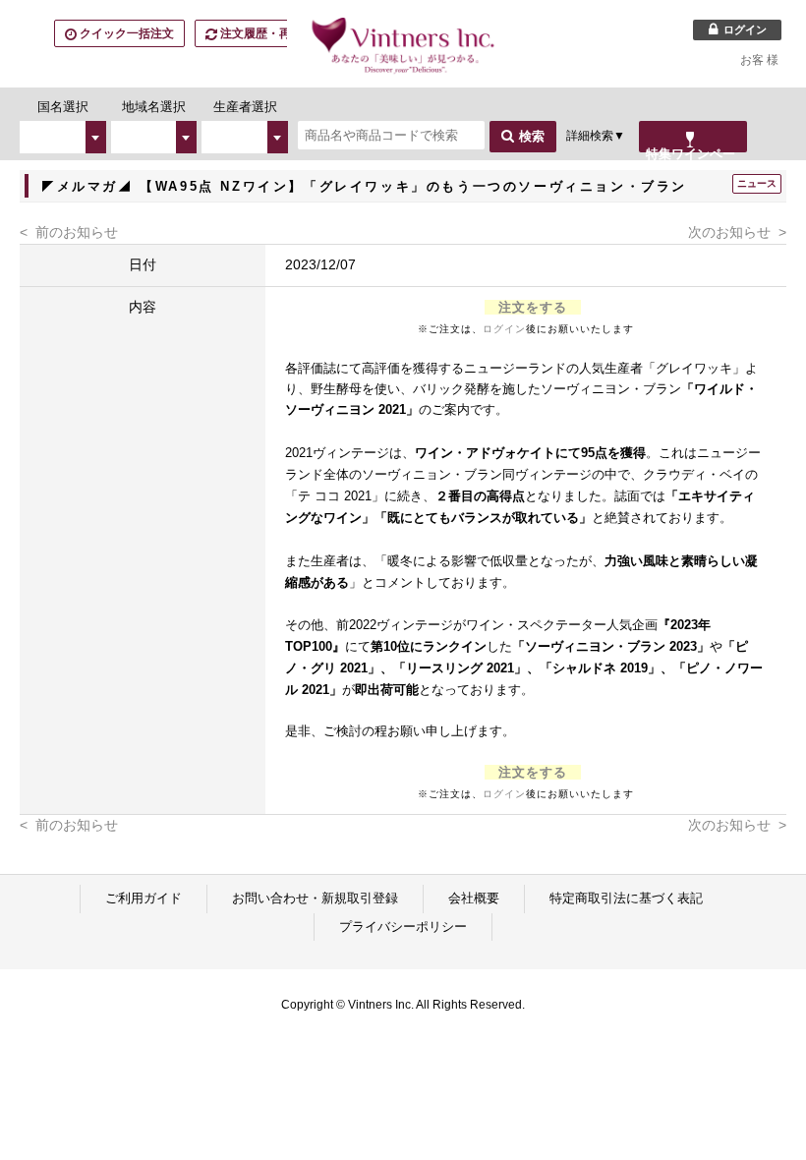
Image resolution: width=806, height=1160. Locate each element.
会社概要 (473, 898)
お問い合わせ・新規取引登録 (315, 898)
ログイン (504, 328)
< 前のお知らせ (69, 232)
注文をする (532, 307)
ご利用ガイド (143, 898)
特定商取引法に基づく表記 (626, 898)
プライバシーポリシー (403, 926)
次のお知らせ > (737, 232)
